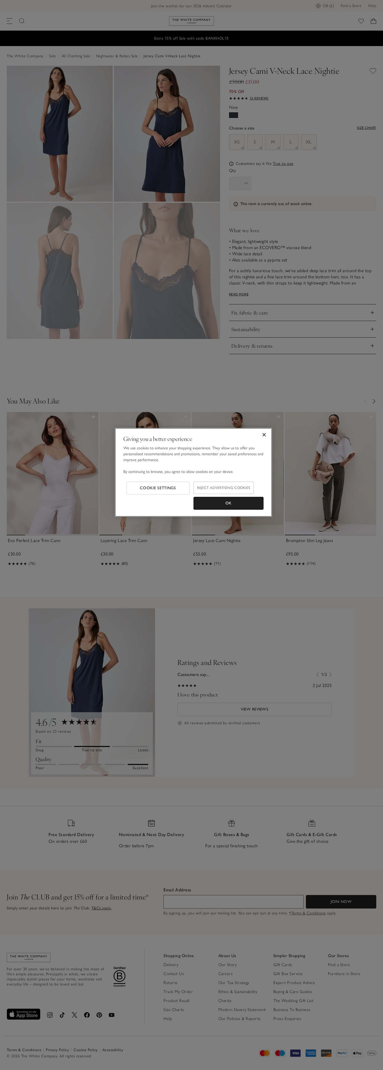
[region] (193, 472)
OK (228, 503)
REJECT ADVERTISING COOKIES (223, 488)
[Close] (264, 435)
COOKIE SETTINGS (158, 488)
